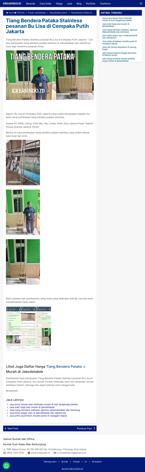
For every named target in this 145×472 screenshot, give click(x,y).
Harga (59, 3)
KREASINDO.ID (12, 3)
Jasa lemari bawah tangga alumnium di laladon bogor (119, 54)
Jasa (69, 3)
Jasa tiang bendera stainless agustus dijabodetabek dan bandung (44, 410)
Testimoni (105, 3)
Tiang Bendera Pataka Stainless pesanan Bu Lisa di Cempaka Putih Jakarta (47, 25)
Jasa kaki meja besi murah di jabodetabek (32, 407)
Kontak (64, 461)
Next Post (13, 428)
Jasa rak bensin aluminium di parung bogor (119, 48)
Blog (79, 3)
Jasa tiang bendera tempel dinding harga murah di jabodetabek (118, 59)
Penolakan (97, 461)
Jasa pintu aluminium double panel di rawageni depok (38, 415)
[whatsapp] (6, 465)
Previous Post (84, 428)
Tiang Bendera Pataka (64, 366)
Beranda (30, 3)
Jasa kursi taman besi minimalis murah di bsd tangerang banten (43, 404)
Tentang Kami (49, 461)
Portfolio (90, 3)
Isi (86, 461)
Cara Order (45, 3)
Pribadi (76, 461)
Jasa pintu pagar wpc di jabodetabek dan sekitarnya (37, 412)
